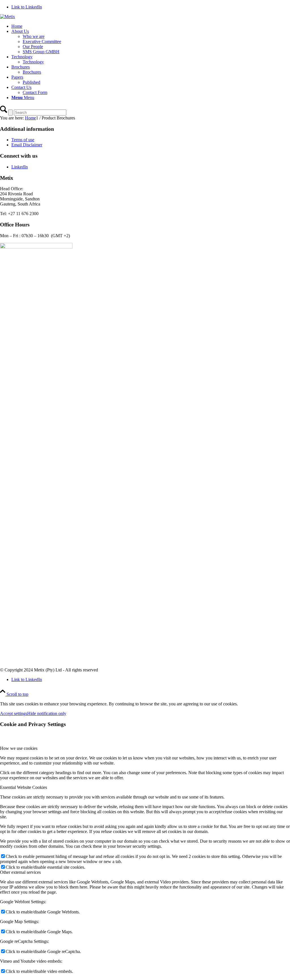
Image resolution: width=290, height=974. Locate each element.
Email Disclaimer (26, 144)
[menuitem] (150, 26)
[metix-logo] (7, 16)
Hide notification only (46, 713)
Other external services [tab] (20, 872)
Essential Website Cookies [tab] (23, 787)
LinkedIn (19, 166)
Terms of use (22, 139)
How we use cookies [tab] (18, 748)
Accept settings (13, 713)
